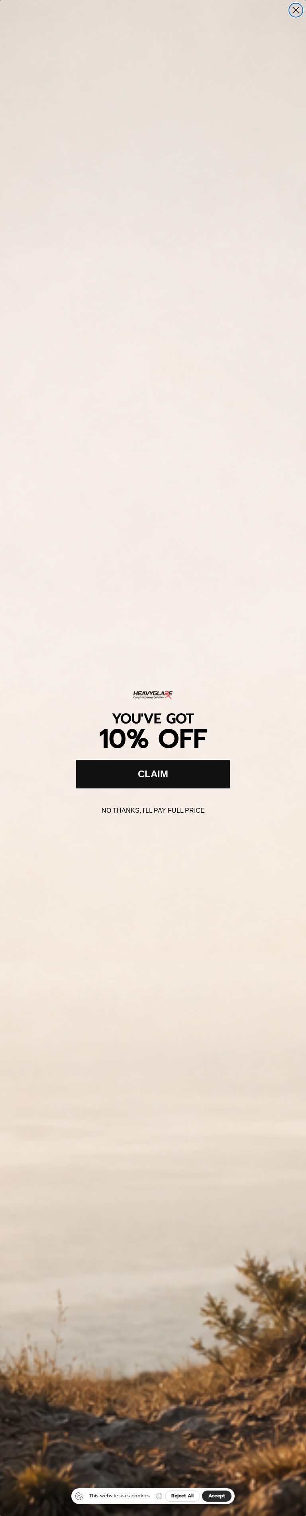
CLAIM (153, 774)
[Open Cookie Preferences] (159, 1496)
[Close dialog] (296, 10)
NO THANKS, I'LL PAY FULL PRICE (153, 810)
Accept (216, 1495)
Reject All (182, 1495)
